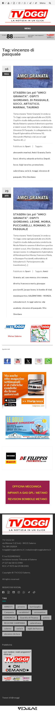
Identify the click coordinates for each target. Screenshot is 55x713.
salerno (7, 628)
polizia (46, 617)
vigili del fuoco (35, 628)
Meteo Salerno (15, 336)
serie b (28, 171)
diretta (22, 158)
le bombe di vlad (44, 289)
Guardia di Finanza (29, 617)
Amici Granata (38, 152)
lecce (15, 165)
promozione (37, 165)
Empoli (47, 158)
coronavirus (39, 612)
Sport (28, 146)
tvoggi (35, 171)
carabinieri (24, 612)
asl (23, 277)
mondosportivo (20, 296)
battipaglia (35, 606)
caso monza (30, 277)
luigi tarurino (25, 165)
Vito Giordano (28, 177)
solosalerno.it (19, 302)
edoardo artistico (35, 158)
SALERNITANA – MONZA (39, 296)
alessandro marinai (22, 152)
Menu (42, 3)
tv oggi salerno (34, 302)
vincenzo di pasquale (32, 308)
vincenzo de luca (12, 634)
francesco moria (28, 283)
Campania (9, 612)
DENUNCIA (9, 617)
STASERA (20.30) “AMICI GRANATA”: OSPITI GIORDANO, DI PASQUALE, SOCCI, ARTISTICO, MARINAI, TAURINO (31, 100)
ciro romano (42, 277)
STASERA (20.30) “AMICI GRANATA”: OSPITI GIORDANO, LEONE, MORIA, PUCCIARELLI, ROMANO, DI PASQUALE (32, 222)
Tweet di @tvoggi (11, 697)
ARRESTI (8, 606)
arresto (21, 606)
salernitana (18, 171)
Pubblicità (7, 644)
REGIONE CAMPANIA (14, 623)
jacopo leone (30, 289)
